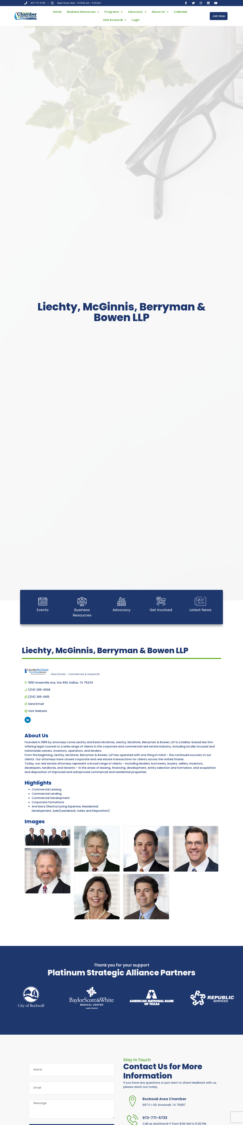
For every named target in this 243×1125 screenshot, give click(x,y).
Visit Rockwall (113, 20)
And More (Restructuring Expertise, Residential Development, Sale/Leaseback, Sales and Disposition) (71, 808)
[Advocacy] (121, 601)
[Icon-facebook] (186, 3)
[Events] (42, 601)
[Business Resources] (82, 601)
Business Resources (81, 12)
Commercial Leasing (46, 789)
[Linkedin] (208, 3)
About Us (158, 12)
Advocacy (135, 12)
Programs (111, 12)
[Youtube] (216, 3)
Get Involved (161, 609)
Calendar (180, 12)
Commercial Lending (47, 794)
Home (57, 12)
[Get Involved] (161, 601)
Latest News (200, 609)
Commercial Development (51, 798)
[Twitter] (193, 3)
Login (135, 20)
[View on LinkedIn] (28, 722)
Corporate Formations (48, 802)
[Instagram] (201, 3)
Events (43, 609)
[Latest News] (200, 601)
